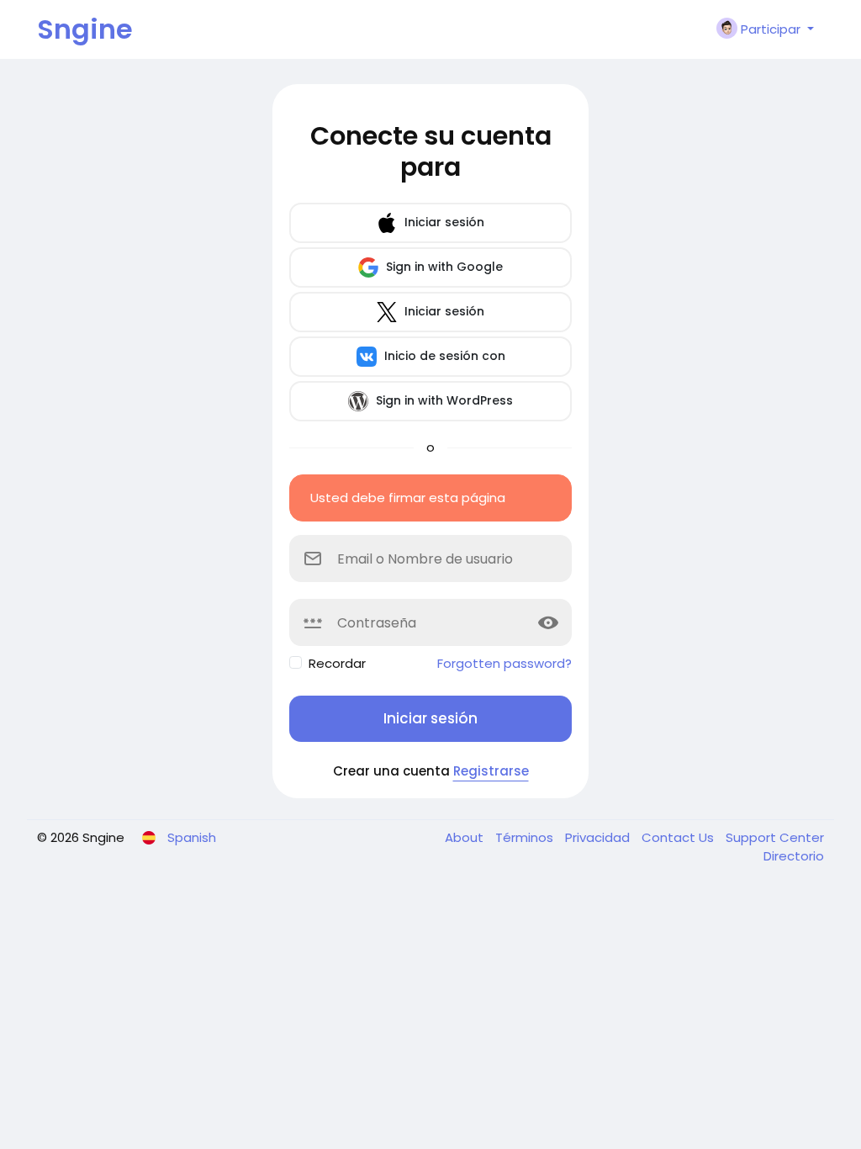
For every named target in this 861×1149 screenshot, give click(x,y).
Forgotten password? (504, 663)
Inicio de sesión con (443, 355)
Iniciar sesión (442, 222)
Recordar (337, 663)
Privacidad (599, 837)
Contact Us (679, 837)
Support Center (775, 837)
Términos (526, 837)
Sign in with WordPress (442, 400)
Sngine (85, 29)
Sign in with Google (443, 266)
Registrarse (491, 771)
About (466, 837)
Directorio (793, 856)
